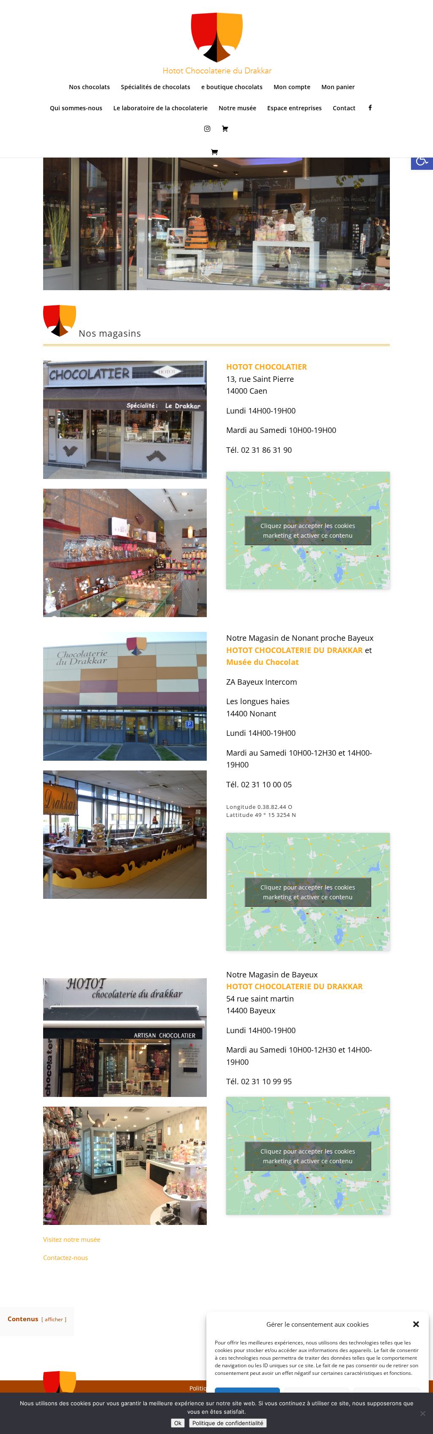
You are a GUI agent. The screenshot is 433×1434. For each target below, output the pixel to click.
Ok (177, 1423)
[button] (422, 159)
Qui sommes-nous (76, 108)
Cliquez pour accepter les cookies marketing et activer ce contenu (307, 530)
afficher (54, 1319)
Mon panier (338, 87)
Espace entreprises (294, 108)
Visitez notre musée (71, 1239)
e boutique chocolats (232, 87)
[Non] (422, 1413)
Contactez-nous (65, 1257)
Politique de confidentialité (227, 1423)
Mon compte (292, 87)
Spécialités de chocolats (155, 87)
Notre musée (237, 108)
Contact (344, 108)
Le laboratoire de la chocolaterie (160, 108)
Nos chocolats (89, 87)
